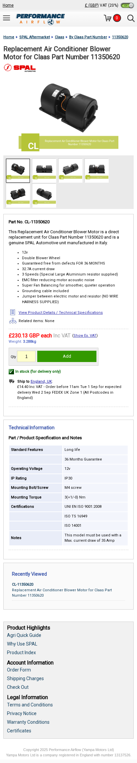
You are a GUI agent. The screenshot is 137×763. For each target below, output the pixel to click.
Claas (59, 37)
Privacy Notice (22, 713)
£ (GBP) (92, 5)
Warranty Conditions (28, 722)
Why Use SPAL (22, 644)
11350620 (120, 37)
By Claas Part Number (88, 37)
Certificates (19, 730)
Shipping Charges (25, 678)
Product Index (21, 652)
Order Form (19, 669)
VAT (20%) (109, 5)
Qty (13, 357)
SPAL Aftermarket (34, 37)
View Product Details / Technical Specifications (61, 312)
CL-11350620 (22, 584)
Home (8, 5)
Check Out (18, 687)
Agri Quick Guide (24, 635)
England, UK (41, 381)
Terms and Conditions (30, 704)
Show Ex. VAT (84, 335)
